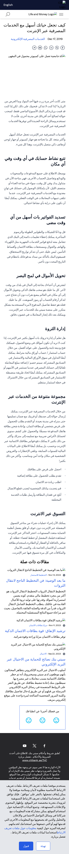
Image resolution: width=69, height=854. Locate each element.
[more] (61, 14)
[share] (34, 47)
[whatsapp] (46, 47)
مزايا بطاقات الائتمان (38, 625)
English (8, 5)
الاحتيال (43, 653)
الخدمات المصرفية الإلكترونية (28, 39)
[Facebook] (44, 746)
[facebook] (63, 47)
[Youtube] (24, 746)
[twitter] (57, 47)
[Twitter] (34, 746)
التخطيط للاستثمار (38, 575)
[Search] (8, 14)
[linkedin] (51, 47)
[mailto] (40, 47)
